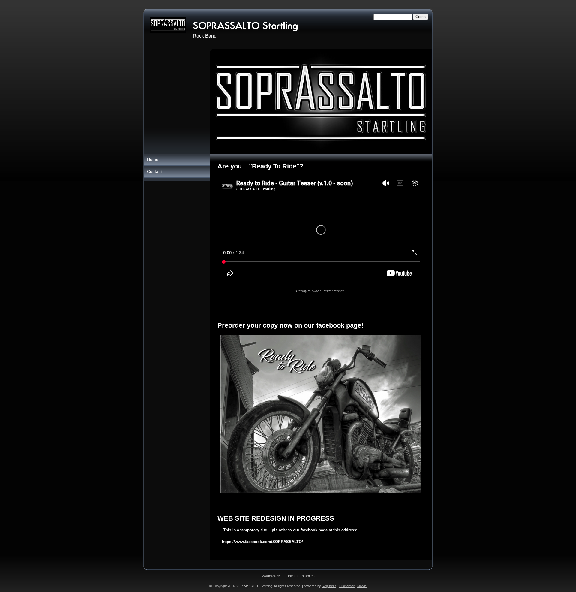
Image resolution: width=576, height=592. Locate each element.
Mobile (362, 586)
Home (152, 159)
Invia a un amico (301, 576)
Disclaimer (347, 586)
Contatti (154, 171)
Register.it (329, 586)
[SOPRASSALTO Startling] (168, 25)
